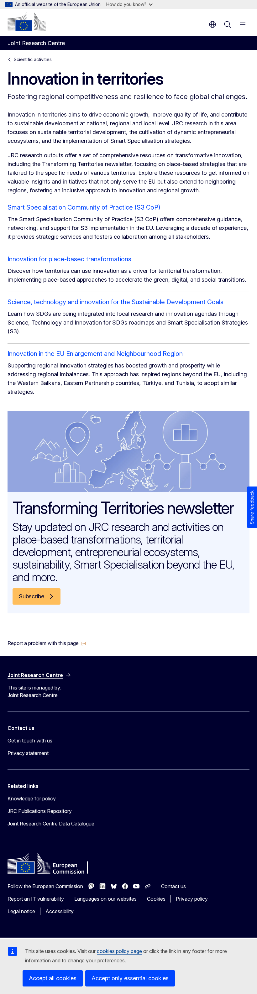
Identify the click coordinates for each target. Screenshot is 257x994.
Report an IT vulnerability (36, 899)
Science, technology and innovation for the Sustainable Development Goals (115, 302)
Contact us (173, 886)
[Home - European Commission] (27, 22)
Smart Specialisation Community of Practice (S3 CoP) (84, 207)
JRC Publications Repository (40, 811)
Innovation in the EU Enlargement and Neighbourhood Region (95, 353)
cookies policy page (119, 951)
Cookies (156, 899)
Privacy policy (192, 899)
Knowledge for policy (32, 798)
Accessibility (59, 911)
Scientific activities (33, 59)
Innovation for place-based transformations (69, 259)
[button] (47, 643)
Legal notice (21, 911)
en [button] (212, 24)
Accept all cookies (52, 978)
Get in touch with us (30, 740)
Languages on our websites (105, 899)
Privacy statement (28, 753)
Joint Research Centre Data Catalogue (51, 823)
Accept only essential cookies (130, 978)
